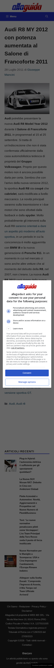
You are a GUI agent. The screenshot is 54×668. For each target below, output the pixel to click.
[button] (27, 329)
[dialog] (27, 334)
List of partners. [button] (18, 348)
